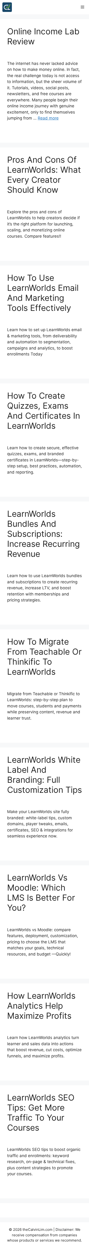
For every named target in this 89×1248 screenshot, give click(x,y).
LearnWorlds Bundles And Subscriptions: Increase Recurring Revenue (43, 534)
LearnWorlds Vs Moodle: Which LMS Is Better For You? (41, 892)
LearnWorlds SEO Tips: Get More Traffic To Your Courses (41, 1112)
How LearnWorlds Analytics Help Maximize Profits (41, 1006)
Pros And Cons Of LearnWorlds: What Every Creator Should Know (44, 175)
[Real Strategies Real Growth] (7, 7)
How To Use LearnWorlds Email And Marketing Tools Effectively (43, 293)
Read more (48, 118)
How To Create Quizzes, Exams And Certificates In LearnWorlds (43, 411)
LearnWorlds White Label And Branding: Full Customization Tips (44, 775)
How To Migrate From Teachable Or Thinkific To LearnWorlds (44, 657)
